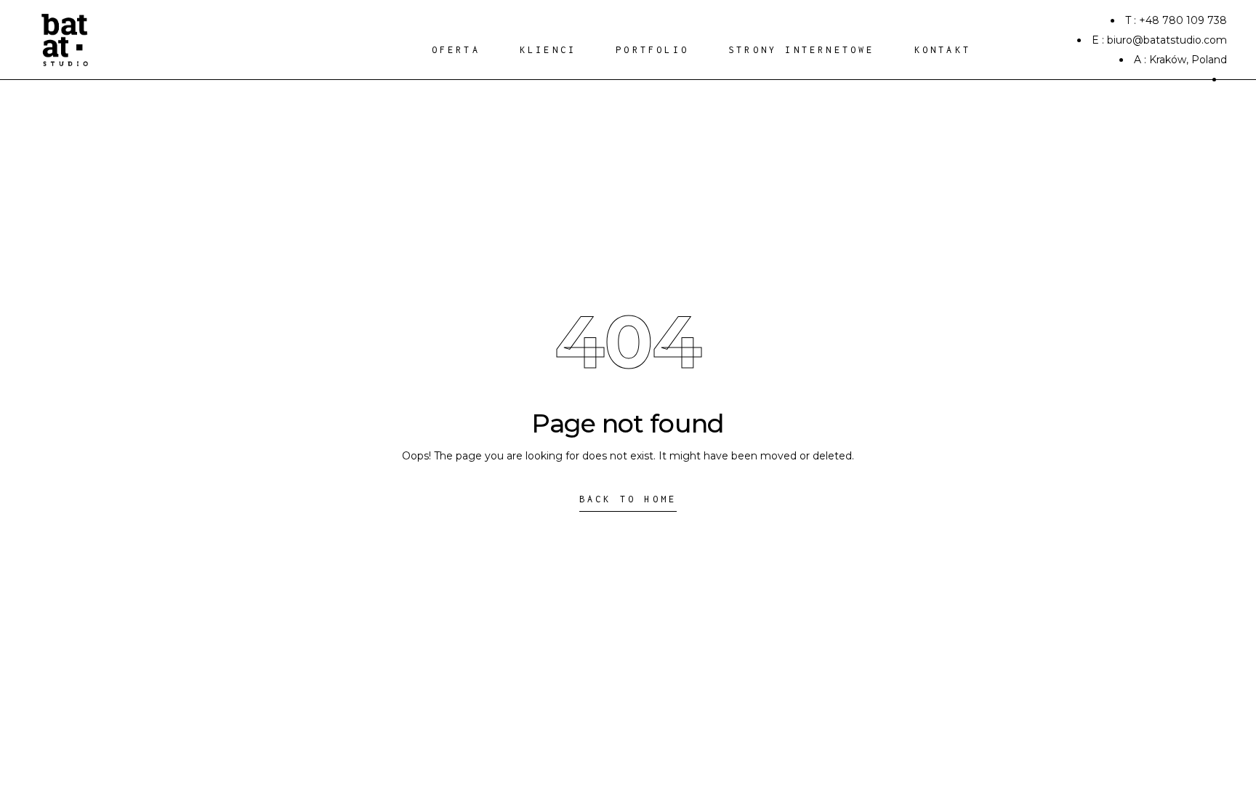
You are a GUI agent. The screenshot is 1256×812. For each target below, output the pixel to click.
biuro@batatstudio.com (1167, 40)
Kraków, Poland (1188, 59)
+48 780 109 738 (1183, 20)
